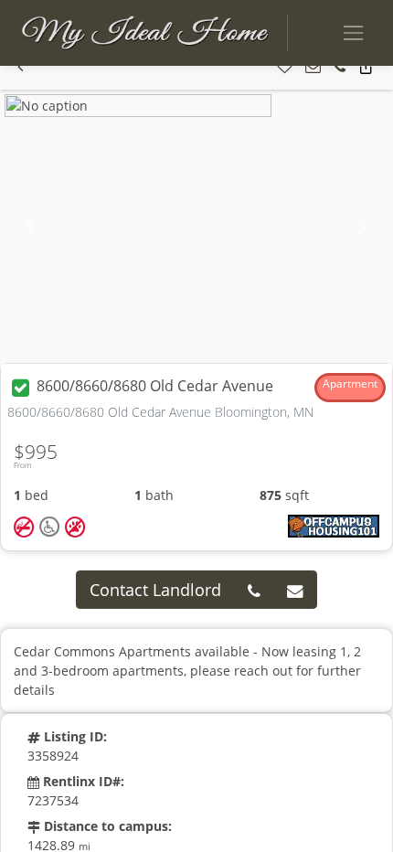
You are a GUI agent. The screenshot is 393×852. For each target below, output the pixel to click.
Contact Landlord (155, 590)
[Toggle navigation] (353, 32)
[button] (20, 67)
